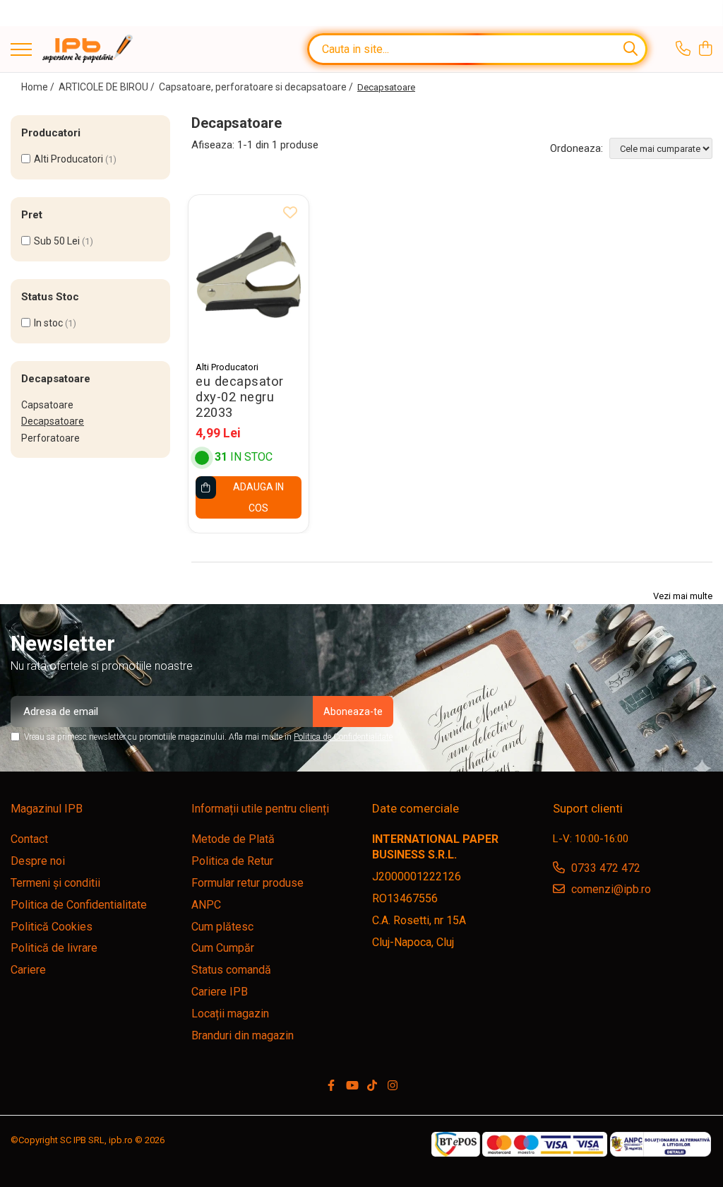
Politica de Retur (232, 861)
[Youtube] (351, 1086)
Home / (38, 87)
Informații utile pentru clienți (260, 808)
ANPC (206, 904)
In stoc (48, 323)
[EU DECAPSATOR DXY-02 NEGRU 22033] (248, 274)
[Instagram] (392, 1086)
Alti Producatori (68, 159)
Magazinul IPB (47, 808)
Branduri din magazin (242, 1035)
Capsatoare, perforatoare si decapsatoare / (257, 87)
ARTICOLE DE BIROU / (108, 87)
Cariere (28, 969)
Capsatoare (47, 405)
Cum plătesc (222, 926)
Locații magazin (230, 1013)
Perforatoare (50, 438)
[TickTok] (372, 1086)
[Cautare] (630, 49)
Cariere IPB (219, 991)
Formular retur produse (247, 883)
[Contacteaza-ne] (683, 49)
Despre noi (38, 861)
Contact (29, 839)
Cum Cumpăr (222, 948)
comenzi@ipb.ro (609, 889)
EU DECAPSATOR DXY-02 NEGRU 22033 (240, 397)
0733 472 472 (604, 868)
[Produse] (21, 50)
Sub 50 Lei (57, 241)
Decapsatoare (52, 421)
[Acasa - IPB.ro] (87, 49)
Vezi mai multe (682, 596)
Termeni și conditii (55, 883)
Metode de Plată (233, 839)
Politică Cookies (51, 926)
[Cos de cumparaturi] (705, 49)
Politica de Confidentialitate (343, 737)
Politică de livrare (54, 948)
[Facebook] (331, 1086)
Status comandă (231, 969)
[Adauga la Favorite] (290, 213)
